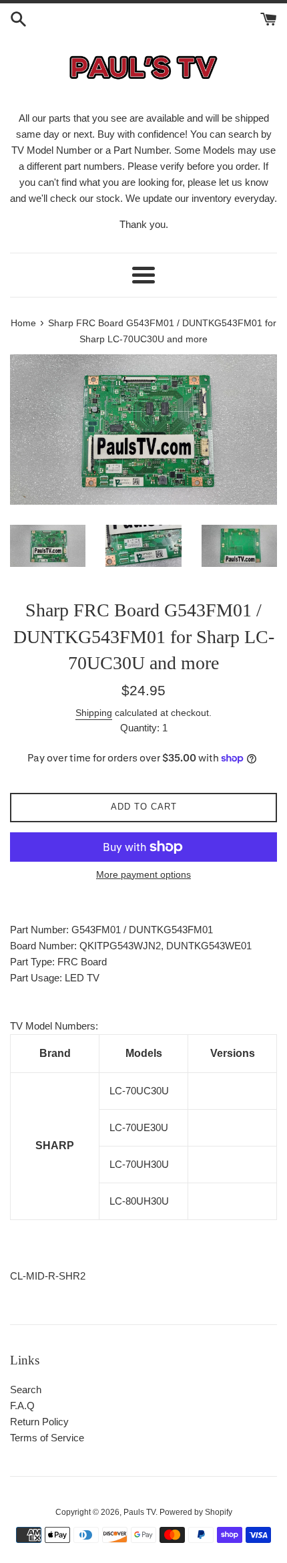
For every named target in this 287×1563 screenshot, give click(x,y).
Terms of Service (47, 1437)
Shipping (93, 712)
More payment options (143, 874)
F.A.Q (22, 1405)
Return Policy (39, 1421)
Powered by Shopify (196, 1512)
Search (25, 1389)
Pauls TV (139, 1512)
